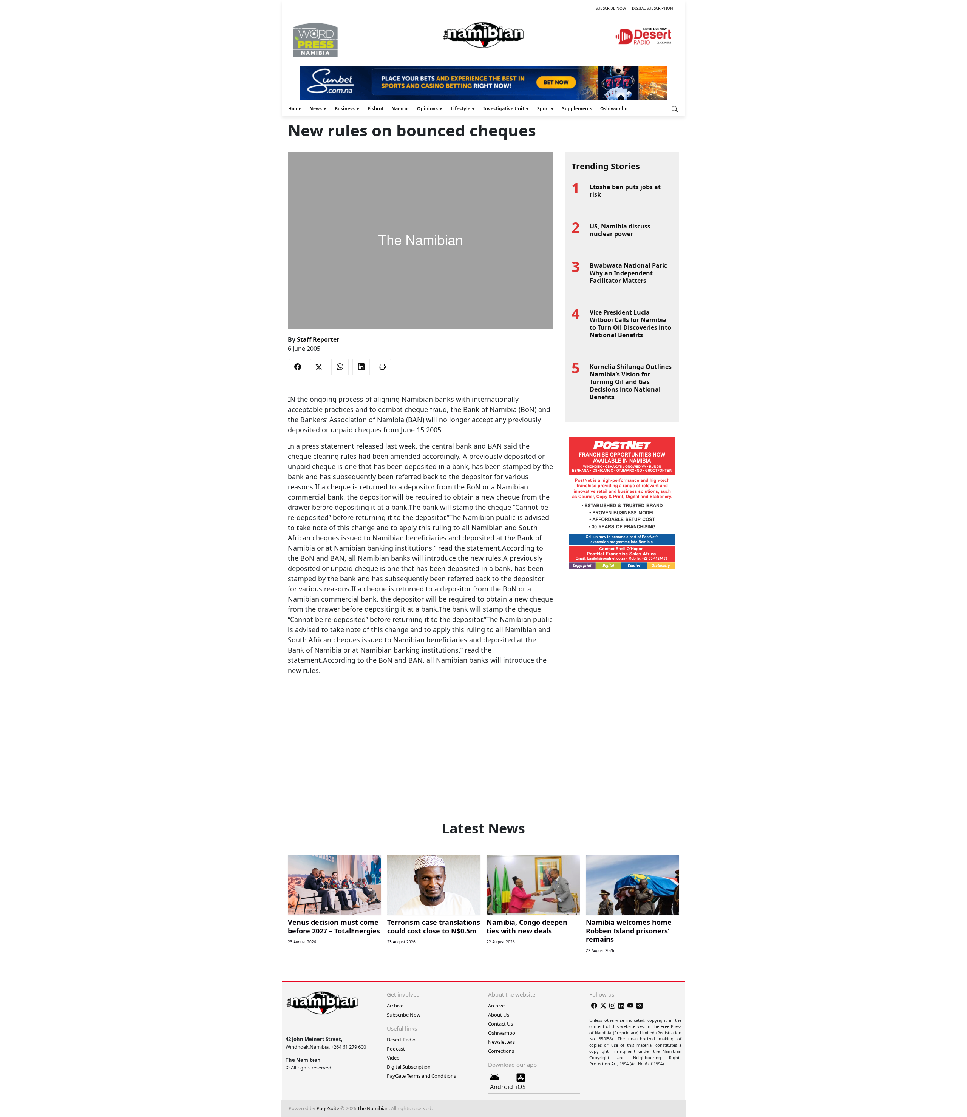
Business (345, 108)
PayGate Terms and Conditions (421, 1075)
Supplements (577, 108)
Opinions (427, 108)
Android (501, 1087)
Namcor (400, 108)
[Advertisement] (420, 699)
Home (294, 108)
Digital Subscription (652, 8)
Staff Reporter (318, 339)
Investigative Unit (503, 108)
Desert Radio (401, 1039)
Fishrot (375, 108)
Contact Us (500, 1023)
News (315, 108)
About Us (498, 1014)
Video (393, 1057)
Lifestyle (460, 108)
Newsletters (501, 1041)
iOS (521, 1087)
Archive (395, 1005)
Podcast (396, 1048)
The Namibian (373, 1108)
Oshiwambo (613, 108)
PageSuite (328, 1108)
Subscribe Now (611, 8)
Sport (543, 108)
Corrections (501, 1051)
